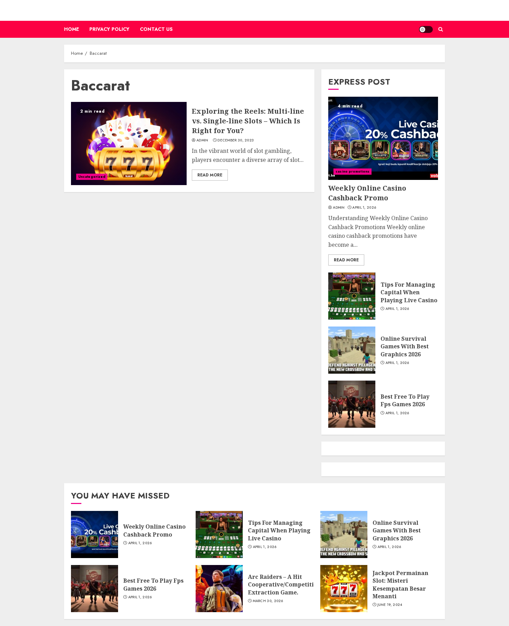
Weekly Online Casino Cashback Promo (367, 192)
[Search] (440, 29)
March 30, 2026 (268, 601)
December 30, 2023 (235, 140)
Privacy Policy (109, 29)
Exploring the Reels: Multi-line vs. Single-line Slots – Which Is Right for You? (248, 120)
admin (202, 140)
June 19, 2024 (389, 604)
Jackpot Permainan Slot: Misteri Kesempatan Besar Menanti (400, 584)
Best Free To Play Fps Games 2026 (405, 400)
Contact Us (156, 29)
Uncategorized (91, 176)
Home (71, 29)
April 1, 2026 (364, 207)
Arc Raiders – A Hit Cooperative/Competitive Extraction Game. (284, 584)
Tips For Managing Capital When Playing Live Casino (409, 292)
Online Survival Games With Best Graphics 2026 (405, 346)
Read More (209, 175)
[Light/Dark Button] (426, 29)
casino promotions (352, 171)
